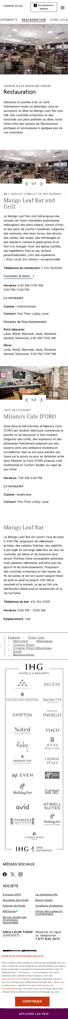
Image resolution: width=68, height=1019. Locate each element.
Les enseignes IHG (46, 894)
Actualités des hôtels (16, 900)
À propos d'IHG (12, 894)
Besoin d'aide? (44, 900)
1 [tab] (28, 71)
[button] (62, 7)
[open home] (2, 646)
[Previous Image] (27, 184)
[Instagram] (20, 874)
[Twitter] (12, 874)
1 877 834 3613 (47, 939)
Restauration (34, 19)
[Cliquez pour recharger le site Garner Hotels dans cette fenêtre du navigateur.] (52, 790)
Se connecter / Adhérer (46, 7)
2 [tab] (31, 71)
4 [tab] (37, 71)
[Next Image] (41, 184)
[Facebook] (5, 874)
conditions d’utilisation (18, 978)
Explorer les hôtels (14, 905)
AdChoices (9, 911)
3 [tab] (34, 71)
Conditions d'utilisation (49, 905)
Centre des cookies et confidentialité (49, 912)
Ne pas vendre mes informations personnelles (14, 920)
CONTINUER (32, 1001)
